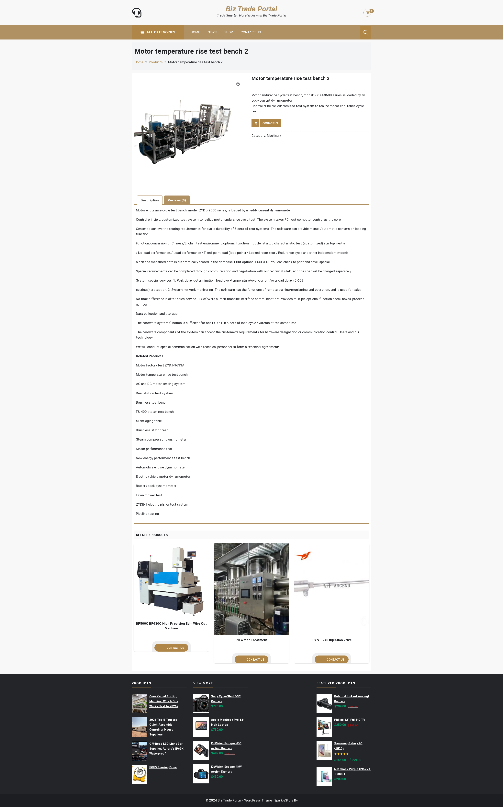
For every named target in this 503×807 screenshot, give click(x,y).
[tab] (149, 200)
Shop (228, 32)
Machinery (274, 136)
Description (150, 200)
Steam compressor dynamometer (161, 439)
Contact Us (251, 32)
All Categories (160, 32)
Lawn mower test (149, 495)
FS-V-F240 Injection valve (332, 640)
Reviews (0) (177, 200)
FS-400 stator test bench (155, 412)
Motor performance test (154, 449)
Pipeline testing (147, 514)
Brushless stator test (152, 430)
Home (195, 32)
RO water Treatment (251, 640)
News (212, 32)
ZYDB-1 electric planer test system (162, 504)
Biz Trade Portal (251, 9)
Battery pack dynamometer (156, 486)
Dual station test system (154, 393)
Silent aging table (149, 421)
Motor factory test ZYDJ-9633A (160, 365)
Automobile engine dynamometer (161, 467)
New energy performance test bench (163, 458)
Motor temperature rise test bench (162, 374)
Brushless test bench (151, 402)
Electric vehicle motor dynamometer (163, 476)
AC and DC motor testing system (160, 384)
